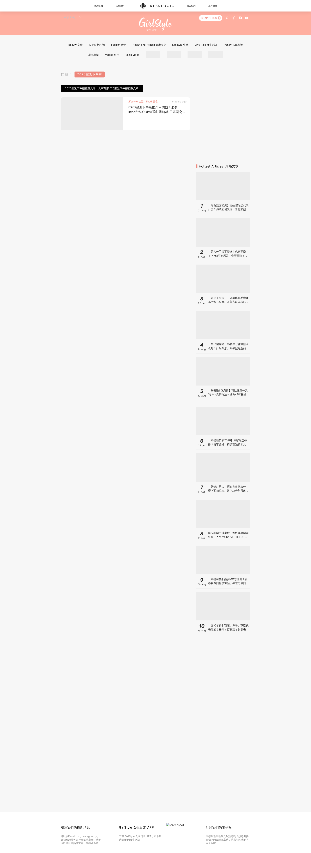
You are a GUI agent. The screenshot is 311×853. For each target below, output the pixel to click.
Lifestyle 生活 (180, 44)
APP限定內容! (97, 44)
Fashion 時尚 (118, 44)
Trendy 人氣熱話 (233, 44)
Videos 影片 (112, 54)
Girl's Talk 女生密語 (206, 44)
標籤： (67, 74)
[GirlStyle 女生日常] (155, 24)
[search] (227, 18)
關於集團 (98, 5)
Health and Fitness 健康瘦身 (149, 44)
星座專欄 (93, 54)
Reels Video (132, 54)
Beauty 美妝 (75, 44)
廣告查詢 (191, 5)
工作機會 (212, 5)
